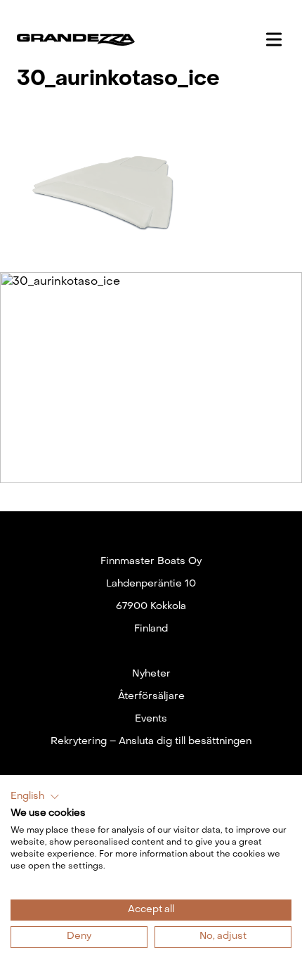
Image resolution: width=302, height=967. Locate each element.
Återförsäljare (151, 696)
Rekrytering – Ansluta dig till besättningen (151, 741)
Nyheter (151, 674)
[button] (35, 796)
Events (151, 719)
